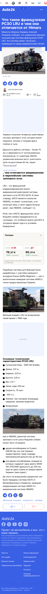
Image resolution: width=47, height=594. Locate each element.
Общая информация (31, 553)
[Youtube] (15, 524)
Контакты (27, 570)
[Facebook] (3, 524)
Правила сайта (29, 561)
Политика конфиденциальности (32, 575)
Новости (4, 553)
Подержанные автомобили (11, 565)
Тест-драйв (5, 557)
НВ (34, 208)
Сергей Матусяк (15, 90)
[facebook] (10, 83)
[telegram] (5, 83)
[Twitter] (9, 524)
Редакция (27, 565)
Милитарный (10, 165)
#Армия (39, 500)
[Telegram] (20, 524)
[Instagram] (26, 524)
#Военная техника (12, 500)
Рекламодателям (30, 557)
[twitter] (15, 83)
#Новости (28, 500)
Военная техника (7, 561)
